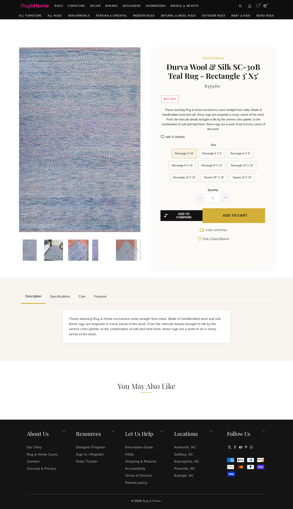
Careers (33, 461)
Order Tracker (87, 461)
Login (249, 6)
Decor (95, 5)
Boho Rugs (265, 15)
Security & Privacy (41, 468)
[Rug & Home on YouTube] (240, 447)
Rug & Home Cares (42, 454)
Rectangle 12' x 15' (184, 177)
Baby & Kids (240, 15)
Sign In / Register (90, 454)
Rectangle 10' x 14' (242, 165)
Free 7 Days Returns (216, 238)
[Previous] (22, 139)
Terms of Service (138, 475)
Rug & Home (152, 500)
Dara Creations (213, 58)
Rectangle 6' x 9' (240, 153)
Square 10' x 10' (242, 177)
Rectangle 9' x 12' (211, 165)
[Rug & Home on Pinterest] (246, 447)
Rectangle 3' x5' (184, 153)
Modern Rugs (144, 15)
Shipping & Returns (140, 461)
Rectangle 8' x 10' (182, 165)
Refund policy (136, 482)
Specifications (60, 296)
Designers (132, 5)
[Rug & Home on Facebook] (235, 447)
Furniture (76, 5)
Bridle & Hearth (185, 5)
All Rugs (55, 15)
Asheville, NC (185, 447)
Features (100, 296)
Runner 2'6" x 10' (214, 177)
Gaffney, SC (183, 454)
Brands (111, 5)
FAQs (129, 454)
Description (33, 296)
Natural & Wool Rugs (178, 15)
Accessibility (135, 468)
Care (82, 296)
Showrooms (156, 5)
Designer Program (90, 447)
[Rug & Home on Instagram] (251, 447)
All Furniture (30, 15)
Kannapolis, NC (187, 461)
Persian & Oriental (111, 15)
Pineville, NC (185, 468)
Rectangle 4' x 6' (212, 153)
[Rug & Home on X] (229, 447)
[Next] (137, 139)
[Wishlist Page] (258, 6)
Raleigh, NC (184, 475)
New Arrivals (79, 15)
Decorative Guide (139, 447)
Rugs (58, 5)
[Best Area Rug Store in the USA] (35, 6)
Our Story (34, 447)
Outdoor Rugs (213, 15)
